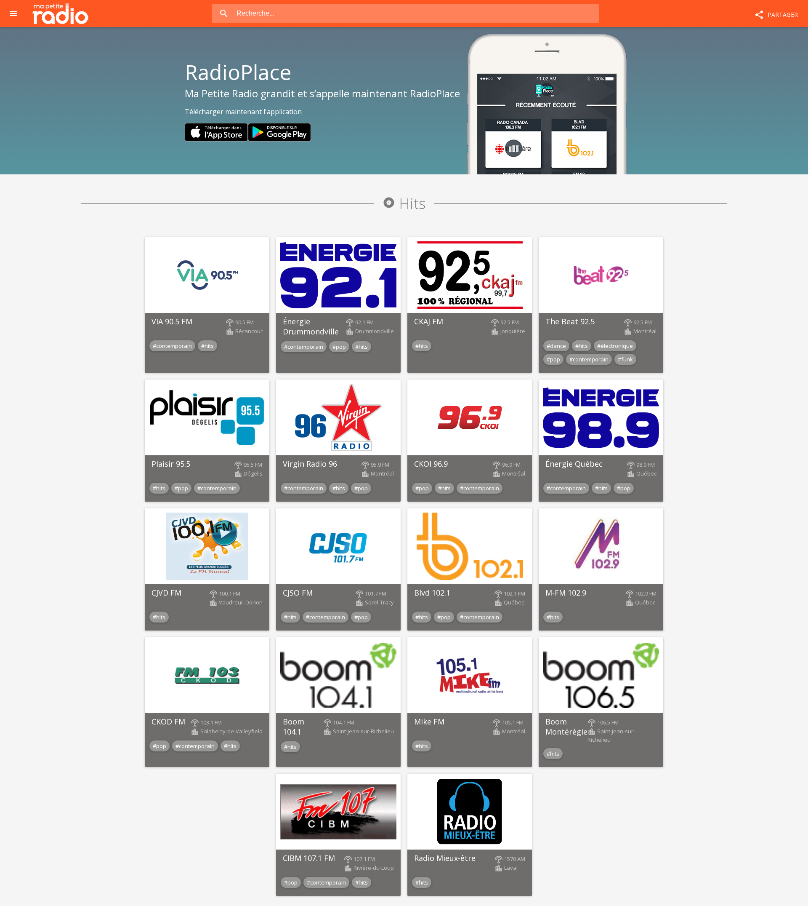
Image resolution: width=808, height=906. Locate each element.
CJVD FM (166, 593)
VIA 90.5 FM (172, 321)
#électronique (615, 346)
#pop (339, 346)
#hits (207, 346)
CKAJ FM (428, 321)
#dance (556, 346)
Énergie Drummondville (311, 326)
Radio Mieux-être (445, 858)
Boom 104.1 (293, 726)
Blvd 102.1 (432, 593)
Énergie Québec (574, 464)
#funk (625, 359)
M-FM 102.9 (565, 593)
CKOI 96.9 (431, 464)
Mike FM (429, 721)
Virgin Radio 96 (310, 464)
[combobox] (417, 13)
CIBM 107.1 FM (309, 858)
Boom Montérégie (566, 726)
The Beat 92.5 (570, 321)
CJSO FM (298, 593)
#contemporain (172, 346)
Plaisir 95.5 (171, 464)
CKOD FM (168, 721)
